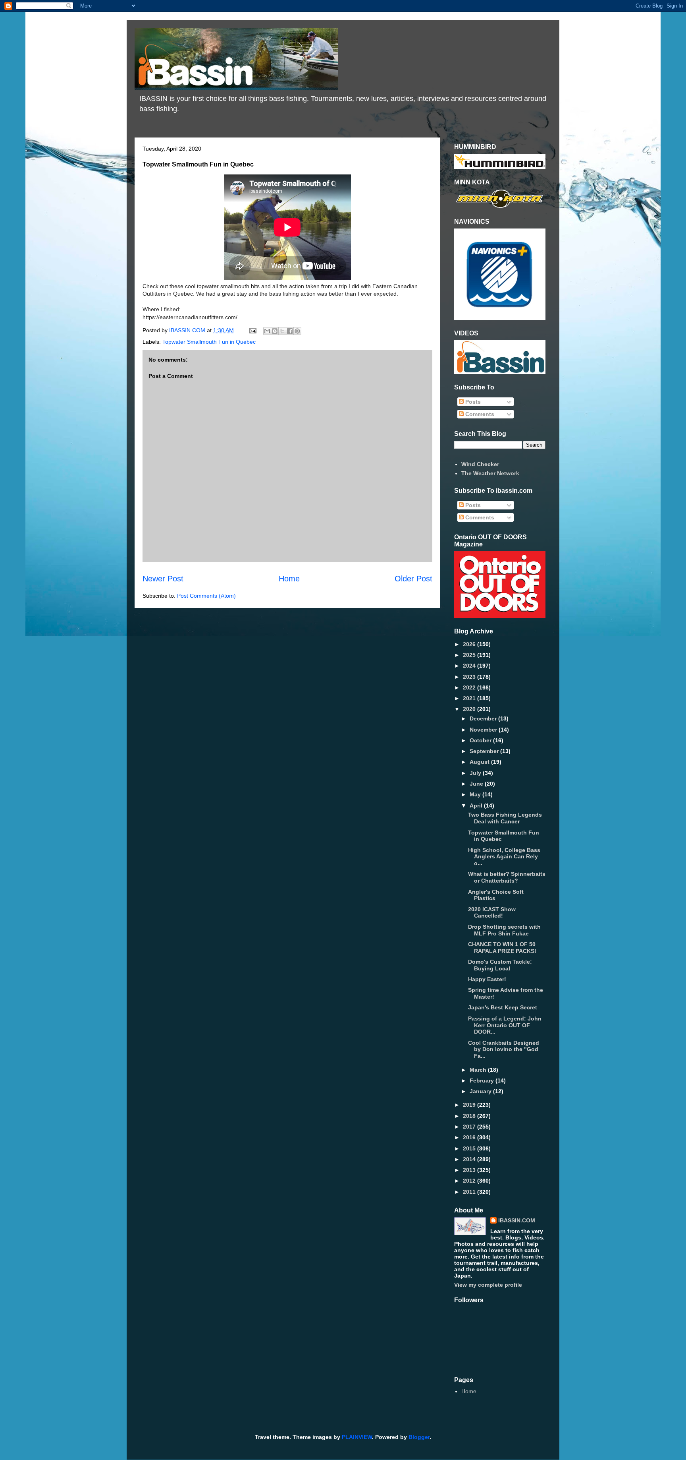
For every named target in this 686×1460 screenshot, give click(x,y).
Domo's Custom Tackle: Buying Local (500, 965)
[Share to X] (282, 331)
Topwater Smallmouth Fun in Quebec (209, 342)
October (481, 740)
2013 (470, 1170)
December (484, 718)
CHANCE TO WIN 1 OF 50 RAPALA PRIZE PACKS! (502, 947)
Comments (479, 414)
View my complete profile (488, 1285)
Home (289, 578)
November (484, 729)
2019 (470, 1105)
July (476, 773)
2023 (470, 677)
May (476, 794)
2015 (470, 1148)
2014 (470, 1159)
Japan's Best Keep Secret (502, 1007)
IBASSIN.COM (188, 330)
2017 (470, 1126)
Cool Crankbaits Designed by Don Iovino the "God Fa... (503, 1049)
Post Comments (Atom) (206, 596)
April (477, 805)
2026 (470, 644)
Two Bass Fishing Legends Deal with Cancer (505, 818)
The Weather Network (490, 473)
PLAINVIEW (357, 1437)
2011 (470, 1192)
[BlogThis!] (275, 331)
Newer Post (163, 578)
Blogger (419, 1437)
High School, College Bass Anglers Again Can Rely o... (504, 857)
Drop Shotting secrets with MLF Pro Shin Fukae (504, 930)
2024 (470, 665)
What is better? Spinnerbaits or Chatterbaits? (506, 877)
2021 (470, 698)
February (482, 1080)
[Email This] (267, 331)
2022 (470, 687)
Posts (472, 402)
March (479, 1070)
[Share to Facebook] (290, 331)
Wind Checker (480, 464)
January (481, 1091)
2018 (470, 1116)
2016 (470, 1137)
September (485, 751)
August (480, 762)
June (477, 783)
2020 (470, 709)
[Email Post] (252, 330)
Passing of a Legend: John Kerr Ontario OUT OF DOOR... (504, 1025)
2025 (470, 655)
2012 (470, 1180)
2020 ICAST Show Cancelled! (492, 912)
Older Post (413, 578)
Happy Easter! (487, 979)
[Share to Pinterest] (297, 331)
